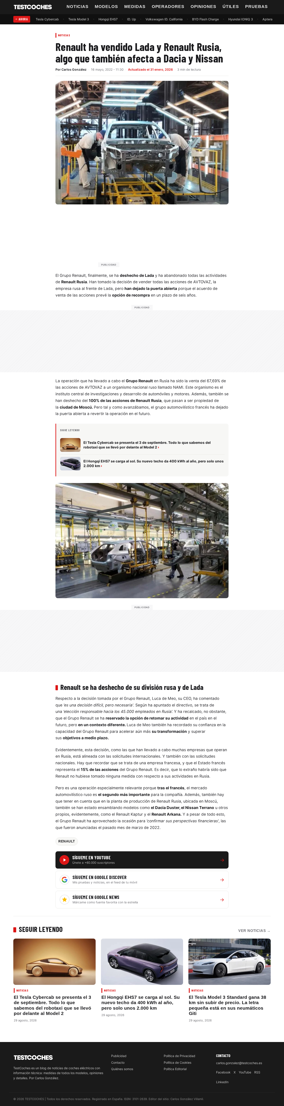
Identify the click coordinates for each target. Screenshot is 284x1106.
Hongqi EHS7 (108, 19)
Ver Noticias (254, 931)
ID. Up (131, 19)
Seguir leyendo (41, 929)
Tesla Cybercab (47, 19)
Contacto (117, 1062)
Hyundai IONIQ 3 (240, 19)
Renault (66, 841)
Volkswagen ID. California (164, 19)
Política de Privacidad (179, 1056)
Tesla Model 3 (78, 19)
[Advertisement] (152, 238)
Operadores (168, 6)
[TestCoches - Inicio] (32, 7)
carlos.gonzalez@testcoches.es (239, 1063)
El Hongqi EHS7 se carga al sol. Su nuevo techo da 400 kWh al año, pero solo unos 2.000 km (140, 1003)
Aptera (267, 19)
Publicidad (118, 1056)
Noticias (78, 6)
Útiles (231, 6)
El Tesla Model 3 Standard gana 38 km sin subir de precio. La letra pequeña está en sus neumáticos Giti (227, 1005)
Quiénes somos (122, 1069)
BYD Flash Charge (205, 19)
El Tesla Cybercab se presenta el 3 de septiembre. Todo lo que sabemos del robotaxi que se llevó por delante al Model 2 (52, 1005)
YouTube (245, 1072)
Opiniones (203, 6)
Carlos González (74, 69)
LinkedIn (222, 1082)
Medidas (135, 6)
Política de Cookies (177, 1062)
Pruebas (256, 6)
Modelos (106, 6)
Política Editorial (175, 1069)
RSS (257, 1072)
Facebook (223, 1072)
